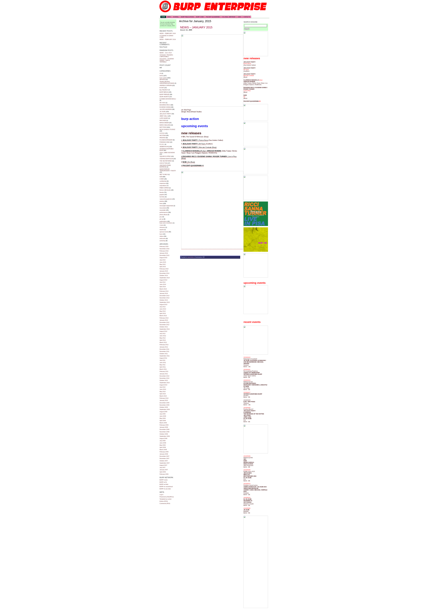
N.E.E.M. (162, 133)
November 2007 (164, 458)
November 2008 (164, 432)
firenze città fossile (165, 190)
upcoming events (194, 126)
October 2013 (164, 300)
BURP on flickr (164, 484)
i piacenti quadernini (166, 199)
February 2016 (164, 251)
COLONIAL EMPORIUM (228, 17)
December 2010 (164, 376)
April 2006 (163, 472)
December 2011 (164, 349)
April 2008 (163, 447)
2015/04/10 (247, 357)
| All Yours (194, 144)
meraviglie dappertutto (166, 206)
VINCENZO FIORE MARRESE (165, 166)
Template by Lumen (165, 499)
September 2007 (165, 463)
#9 (260, 101)
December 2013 (164, 295)
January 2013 (164, 320)
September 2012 (165, 329)
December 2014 (164, 273)
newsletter (163, 210)
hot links (162, 197)
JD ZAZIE (162, 111)
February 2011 (164, 371)
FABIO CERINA (164, 188)
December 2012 (164, 322)
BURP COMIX (200, 17)
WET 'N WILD (164, 174)
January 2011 (164, 374)
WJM (161, 177)
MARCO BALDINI (165, 125)
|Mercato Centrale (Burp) (200, 147)
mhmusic (162, 227)
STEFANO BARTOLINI (166, 159)
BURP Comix (164, 480)
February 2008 (164, 452)
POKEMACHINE (164, 142)
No (244, 97)
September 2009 (165, 409)
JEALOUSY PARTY (165, 114)
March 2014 (163, 289)
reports (162, 229)
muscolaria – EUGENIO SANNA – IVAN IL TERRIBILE (167, 60)
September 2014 (165, 278)
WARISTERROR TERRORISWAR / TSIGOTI (168, 170)
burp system (163, 78)
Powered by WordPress (167, 497)
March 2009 (163, 423)
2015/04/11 (247, 369)
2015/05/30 (247, 508)
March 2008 (163, 449)
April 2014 (163, 286)
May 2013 (163, 311)
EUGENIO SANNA (165, 107)
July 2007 (162, 467)
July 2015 (162, 260)
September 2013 (165, 302)
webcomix (163, 238)
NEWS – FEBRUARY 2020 (168, 33)
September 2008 (165, 436)
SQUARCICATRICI (165, 156)
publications (163, 221)
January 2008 (164, 454)
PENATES (163, 137)
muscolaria (163, 208)
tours (161, 234)
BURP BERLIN (164, 92)
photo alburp (163, 214)
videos (162, 236)
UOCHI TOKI (163, 163)
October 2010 (164, 380)
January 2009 (164, 427)
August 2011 (163, 358)
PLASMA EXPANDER (166, 140)
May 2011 (162, 365)
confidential (163, 181)
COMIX (162, 179)
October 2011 (164, 353)
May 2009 (163, 418)
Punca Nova (247, 63)
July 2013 (162, 307)
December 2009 (164, 403)
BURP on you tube (165, 489)
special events (164, 232)
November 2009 (164, 405)
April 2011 (163, 367)
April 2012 (163, 340)
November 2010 (164, 378)
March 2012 (163, 342)
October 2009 (164, 407)
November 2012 (164, 324)
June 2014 (163, 284)
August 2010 (163, 385)
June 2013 (163, 309)
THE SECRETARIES (166, 161)
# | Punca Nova (194, 140)
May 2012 (163, 338)
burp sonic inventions (166, 223)
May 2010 (163, 391)
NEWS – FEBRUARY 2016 (168, 39)
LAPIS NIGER (164, 118)
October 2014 (164, 275)
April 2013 (163, 313)
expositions (163, 185)
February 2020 (164, 246)
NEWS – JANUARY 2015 (196, 27)
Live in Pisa (247, 90)
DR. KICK (162, 102)
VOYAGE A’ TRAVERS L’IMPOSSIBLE (166, 55)
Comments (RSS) (165, 503)
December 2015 (164, 255)
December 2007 (164, 456)
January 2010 (164, 400)
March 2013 (163, 315)
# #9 (192, 166)
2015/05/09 (247, 470)
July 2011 (162, 360)
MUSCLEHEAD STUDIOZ (167, 129)
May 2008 (163, 445)
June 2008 (163, 443)
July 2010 (162, 387)
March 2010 (163, 396)
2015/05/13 (247, 484)
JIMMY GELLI (164, 116)
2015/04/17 (247, 392)
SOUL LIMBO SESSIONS (167, 152)
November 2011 (164, 351)
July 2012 (162, 333)
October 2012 (164, 327)
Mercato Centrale (249, 75)
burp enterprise (166, 24)
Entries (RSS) (164, 501)
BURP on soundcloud (166, 486)
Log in (161, 494)
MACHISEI (163, 120)
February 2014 (164, 291)
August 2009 (163, 411)
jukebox (162, 201)
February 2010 (164, 398)
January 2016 (164, 253)
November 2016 (164, 249)
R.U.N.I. (162, 144)
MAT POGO (163, 127)
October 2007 (164, 461)
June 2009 (163, 416)
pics (161, 217)
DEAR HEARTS (164, 96)
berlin (161, 75)
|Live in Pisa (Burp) (208, 157)
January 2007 (164, 470)
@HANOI (162, 79)
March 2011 (163, 369)
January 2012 (164, 347)
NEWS (169, 17)
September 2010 (165, 382)
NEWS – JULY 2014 (166, 53)
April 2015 (163, 266)
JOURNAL (176, 17)
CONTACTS (246, 17)
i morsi (162, 225)
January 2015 (164, 271)
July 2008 (162, 440)
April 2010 (163, 394)
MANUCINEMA (164, 122)
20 (160, 73)
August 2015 (163, 257)
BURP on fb (163, 482)
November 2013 (164, 298)
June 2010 (163, 389)
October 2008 (164, 434)
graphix (162, 194)
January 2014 (164, 293)
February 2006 (164, 474)
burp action (190, 119)
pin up (161, 219)
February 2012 (164, 344)
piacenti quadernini (213, 17)
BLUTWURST (164, 90)
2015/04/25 (247, 407)
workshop (162, 241)
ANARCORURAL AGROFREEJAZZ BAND (167, 82)
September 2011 (165, 356)
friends (162, 192)
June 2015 (163, 262)
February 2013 (164, 318)
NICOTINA (163, 135)
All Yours (246, 69)
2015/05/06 (247, 456)
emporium (163, 183)
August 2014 (163, 280)
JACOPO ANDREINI (166, 109)
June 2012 (163, 336)
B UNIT (162, 87)
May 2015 (163, 264)
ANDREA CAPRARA (166, 85)
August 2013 (163, 304)
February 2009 (164, 425)
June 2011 (163, 362)
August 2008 (163, 438)
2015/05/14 (247, 497)
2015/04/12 (247, 380)
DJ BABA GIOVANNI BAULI (168, 99)
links (161, 203)
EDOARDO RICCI (165, 105)
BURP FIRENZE (164, 94)
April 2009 (163, 420)
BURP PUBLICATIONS (187, 17)
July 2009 (162, 414)
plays (261, 80)
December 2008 (164, 429)
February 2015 (164, 269)
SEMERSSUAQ (164, 146)
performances (164, 212)
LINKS (239, 17)
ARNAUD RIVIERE (214, 151)
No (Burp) (191, 162)
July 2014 (162, 282)
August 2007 (163, 465)
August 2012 (163, 331)
